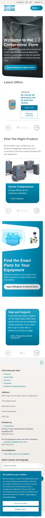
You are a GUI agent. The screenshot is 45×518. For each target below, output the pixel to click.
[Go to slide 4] (27, 128)
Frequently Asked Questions (15, 386)
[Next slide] (36, 127)
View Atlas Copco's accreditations (17, 454)
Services (7, 380)
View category (17, 198)
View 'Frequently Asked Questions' (21, 337)
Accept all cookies (20, 503)
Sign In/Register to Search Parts (22, 287)
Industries (7, 383)
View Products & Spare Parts (21, 67)
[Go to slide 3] (24, 128)
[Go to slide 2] (21, 128)
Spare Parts (8, 377)
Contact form (9, 426)
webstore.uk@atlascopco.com (15, 442)
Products (7, 374)
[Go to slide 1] (18, 128)
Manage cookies (20, 509)
